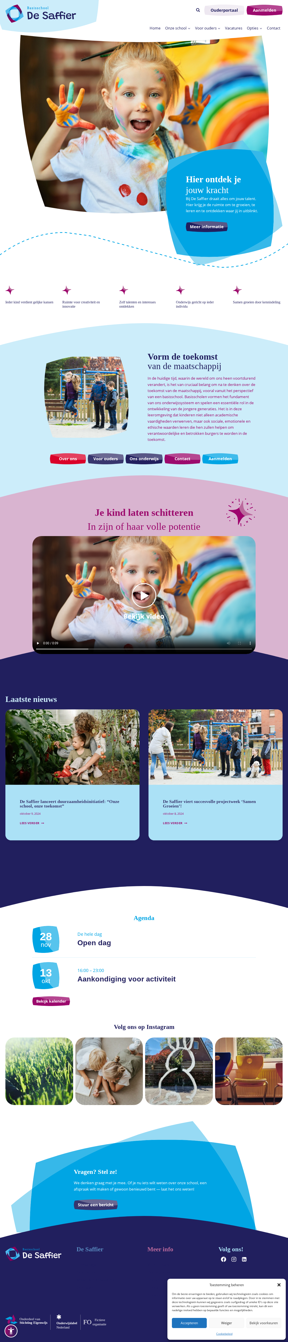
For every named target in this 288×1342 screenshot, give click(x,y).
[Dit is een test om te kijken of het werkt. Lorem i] (109, 1071)
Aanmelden (264, 10)
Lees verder (32, 823)
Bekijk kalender (51, 1001)
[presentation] (72, 747)
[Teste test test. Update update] (39, 1071)
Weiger (226, 1323)
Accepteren (189, 1323)
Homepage (86, 1264)
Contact (273, 28)
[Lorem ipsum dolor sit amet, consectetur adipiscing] (179, 1071)
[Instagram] (234, 1259)
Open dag (94, 943)
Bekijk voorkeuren (264, 1323)
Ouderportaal (224, 10)
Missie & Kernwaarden (96, 1279)
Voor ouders (158, 1264)
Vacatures (233, 28)
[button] (279, 1285)
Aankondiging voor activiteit (126, 979)
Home (155, 28)
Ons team (85, 1287)
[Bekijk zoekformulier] (198, 10)
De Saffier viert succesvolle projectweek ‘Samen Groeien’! (209, 803)
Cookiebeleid (224, 1334)
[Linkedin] (244, 1259)
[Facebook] (223, 1259)
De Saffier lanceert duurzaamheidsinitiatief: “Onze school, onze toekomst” (69, 803)
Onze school (87, 1272)
